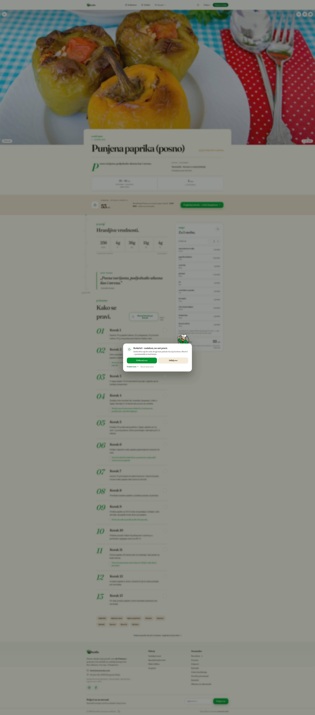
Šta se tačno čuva (147, 367)
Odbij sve (173, 360)
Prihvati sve (141, 360)
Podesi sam (131, 366)
